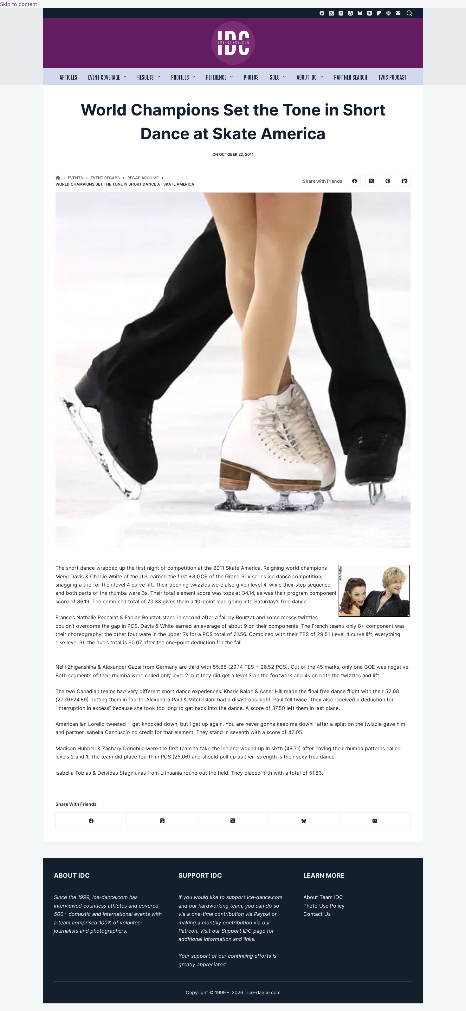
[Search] (409, 13)
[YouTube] (369, 13)
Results (145, 77)
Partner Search (350, 77)
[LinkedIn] (405, 181)
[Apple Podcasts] (388, 13)
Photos (251, 77)
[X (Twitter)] (331, 13)
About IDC (307, 77)
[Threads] (350, 13)
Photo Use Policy (324, 906)
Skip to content (18, 4)
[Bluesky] (360, 13)
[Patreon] (379, 13)
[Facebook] (322, 13)
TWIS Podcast (392, 77)
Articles (68, 77)
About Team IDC (323, 897)
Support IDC (237, 931)
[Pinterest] (388, 181)
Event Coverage (104, 77)
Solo (275, 77)
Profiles (180, 77)
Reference (216, 77)
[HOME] (57, 177)
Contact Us (317, 914)
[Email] (398, 13)
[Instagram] (341, 13)
